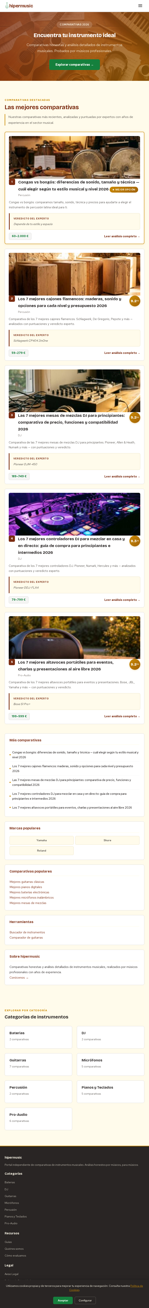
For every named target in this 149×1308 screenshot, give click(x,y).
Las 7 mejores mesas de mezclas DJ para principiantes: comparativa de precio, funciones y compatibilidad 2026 (71, 782)
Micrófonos (12, 1203)
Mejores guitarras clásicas (27, 882)
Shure (107, 840)
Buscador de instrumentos (27, 932)
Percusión (11, 1209)
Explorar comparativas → (74, 65)
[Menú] (140, 6)
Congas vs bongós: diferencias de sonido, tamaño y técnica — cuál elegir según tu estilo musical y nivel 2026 (75, 754)
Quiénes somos (14, 1248)
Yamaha (41, 840)
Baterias (10, 1182)
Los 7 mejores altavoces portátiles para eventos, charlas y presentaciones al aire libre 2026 (72, 807)
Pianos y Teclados (16, 1216)
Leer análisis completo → (122, 236)
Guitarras (10, 1196)
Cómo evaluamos (15, 1255)
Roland (41, 850)
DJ (6, 1189)
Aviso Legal (11, 1274)
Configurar (85, 1300)
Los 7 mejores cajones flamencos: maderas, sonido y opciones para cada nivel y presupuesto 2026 (72, 768)
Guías (8, 1242)
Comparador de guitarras (26, 937)
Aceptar (63, 1300)
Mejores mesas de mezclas (28, 903)
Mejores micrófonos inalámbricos (32, 897)
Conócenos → (19, 978)
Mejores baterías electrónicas (29, 892)
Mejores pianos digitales (26, 887)
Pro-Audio (11, 1223)
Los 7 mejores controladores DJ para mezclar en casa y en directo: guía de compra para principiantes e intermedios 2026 (69, 796)
